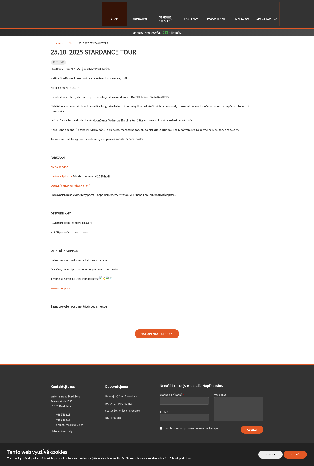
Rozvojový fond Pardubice (121, 396)
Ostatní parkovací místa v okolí (70, 185)
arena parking (266, 19)
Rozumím (295, 454)
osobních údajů (208, 428)
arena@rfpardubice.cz (69, 425)
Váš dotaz (221, 395)
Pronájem (139, 19)
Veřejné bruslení (165, 19)
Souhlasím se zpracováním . (192, 428)
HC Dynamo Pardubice (118, 403)
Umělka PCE (241, 19)
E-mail (165, 411)
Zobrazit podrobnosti (181, 458)
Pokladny (191, 19)
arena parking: (141, 32)
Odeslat (252, 429)
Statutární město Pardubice (122, 410)
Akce (114, 19)
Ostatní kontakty (61, 431)
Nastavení (270, 454)
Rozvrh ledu (216, 19)
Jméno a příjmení (172, 395)
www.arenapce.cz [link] (61, 288)
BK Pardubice (113, 417)
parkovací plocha (61, 176)
